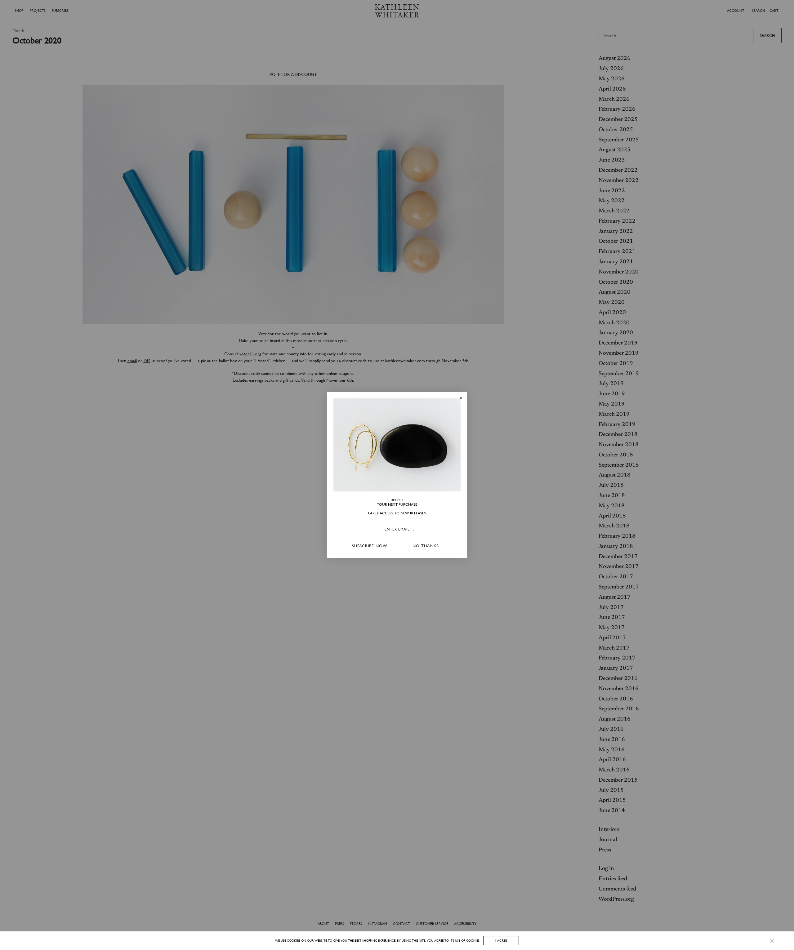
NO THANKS (426, 546)
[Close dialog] (461, 398)
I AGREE (501, 940)
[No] (771, 941)
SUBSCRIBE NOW (369, 546)
